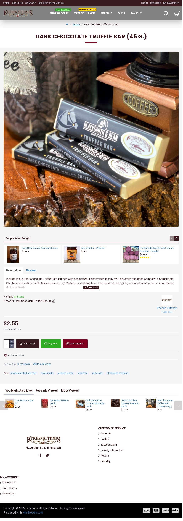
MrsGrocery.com (33, 512)
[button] (172, 238)
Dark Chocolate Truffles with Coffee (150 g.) (164, 403)
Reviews (31, 270)
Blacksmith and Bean (117, 373)
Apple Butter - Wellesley (93, 248)
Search (76, 24)
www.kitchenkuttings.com (23, 373)
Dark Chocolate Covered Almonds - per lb (95, 403)
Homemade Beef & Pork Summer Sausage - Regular (157, 249)
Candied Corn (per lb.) (24, 402)
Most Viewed (70, 390)
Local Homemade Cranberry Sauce (40, 248)
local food (82, 373)
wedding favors (65, 373)
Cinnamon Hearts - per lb (59, 402)
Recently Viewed (46, 390)
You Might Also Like (18, 390)
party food (97, 373)
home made (47, 373)
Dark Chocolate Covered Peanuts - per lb (130, 403)
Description (13, 270)
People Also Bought (17, 238)
